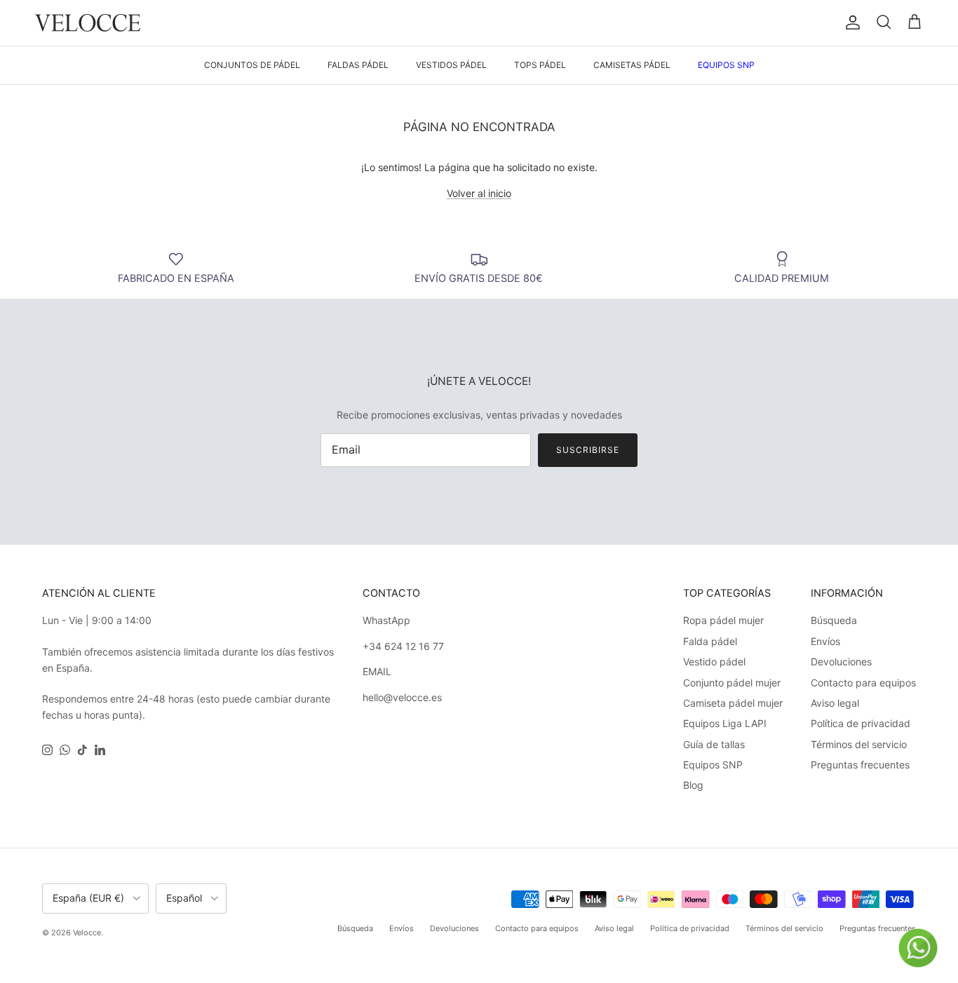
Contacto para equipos (863, 683)
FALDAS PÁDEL (358, 65)
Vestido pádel (714, 661)
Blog (693, 785)
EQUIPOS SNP (726, 65)
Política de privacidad (860, 723)
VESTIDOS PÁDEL (451, 65)
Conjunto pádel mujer (732, 683)
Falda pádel (710, 641)
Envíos (825, 641)
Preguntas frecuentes (860, 765)
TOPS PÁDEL (540, 65)
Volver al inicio (479, 193)
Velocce (87, 932)
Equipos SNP (713, 765)
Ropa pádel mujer (723, 620)
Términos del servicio (859, 744)
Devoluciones (841, 661)
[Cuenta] (850, 22)
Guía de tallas (714, 744)
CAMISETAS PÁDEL (631, 65)
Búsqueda (834, 620)
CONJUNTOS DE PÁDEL (252, 65)
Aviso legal (835, 703)
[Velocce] (87, 23)
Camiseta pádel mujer (733, 703)
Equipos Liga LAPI (725, 723)
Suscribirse (587, 450)
